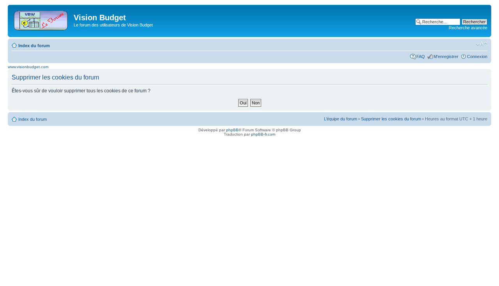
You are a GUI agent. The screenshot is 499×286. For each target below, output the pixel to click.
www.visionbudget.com (28, 67)
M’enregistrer (446, 56)
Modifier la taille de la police (481, 44)
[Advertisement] (253, 20)
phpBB (232, 130)
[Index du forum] (41, 19)
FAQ (420, 56)
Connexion (477, 56)
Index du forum (34, 45)
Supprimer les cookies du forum (391, 119)
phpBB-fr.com (263, 134)
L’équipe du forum (340, 119)
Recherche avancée (468, 27)
